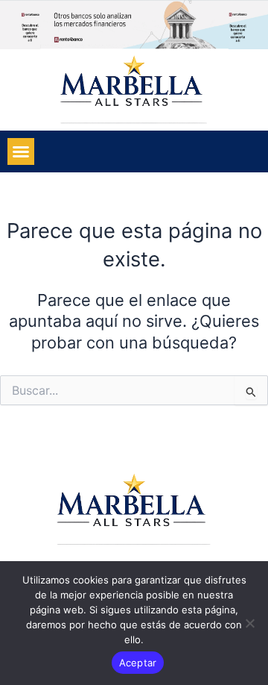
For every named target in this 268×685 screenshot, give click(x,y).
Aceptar (138, 663)
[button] (20, 151)
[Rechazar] (249, 623)
